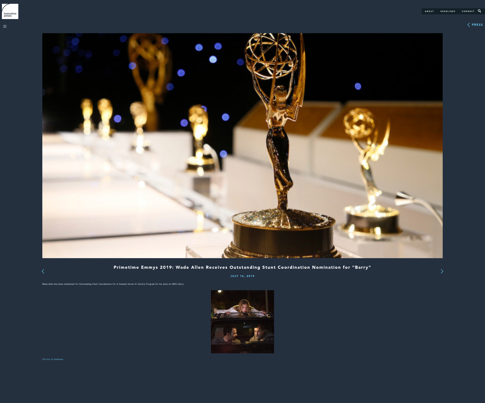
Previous (43, 270)
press (477, 25)
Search (479, 11)
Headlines (448, 11)
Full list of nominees (52, 359)
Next (441, 269)
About (429, 11)
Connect (468, 11)
